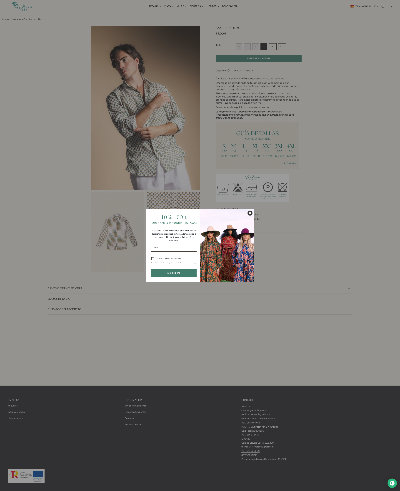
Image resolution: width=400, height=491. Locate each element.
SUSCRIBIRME (174, 272)
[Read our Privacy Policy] (195, 263)
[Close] (250, 213)
